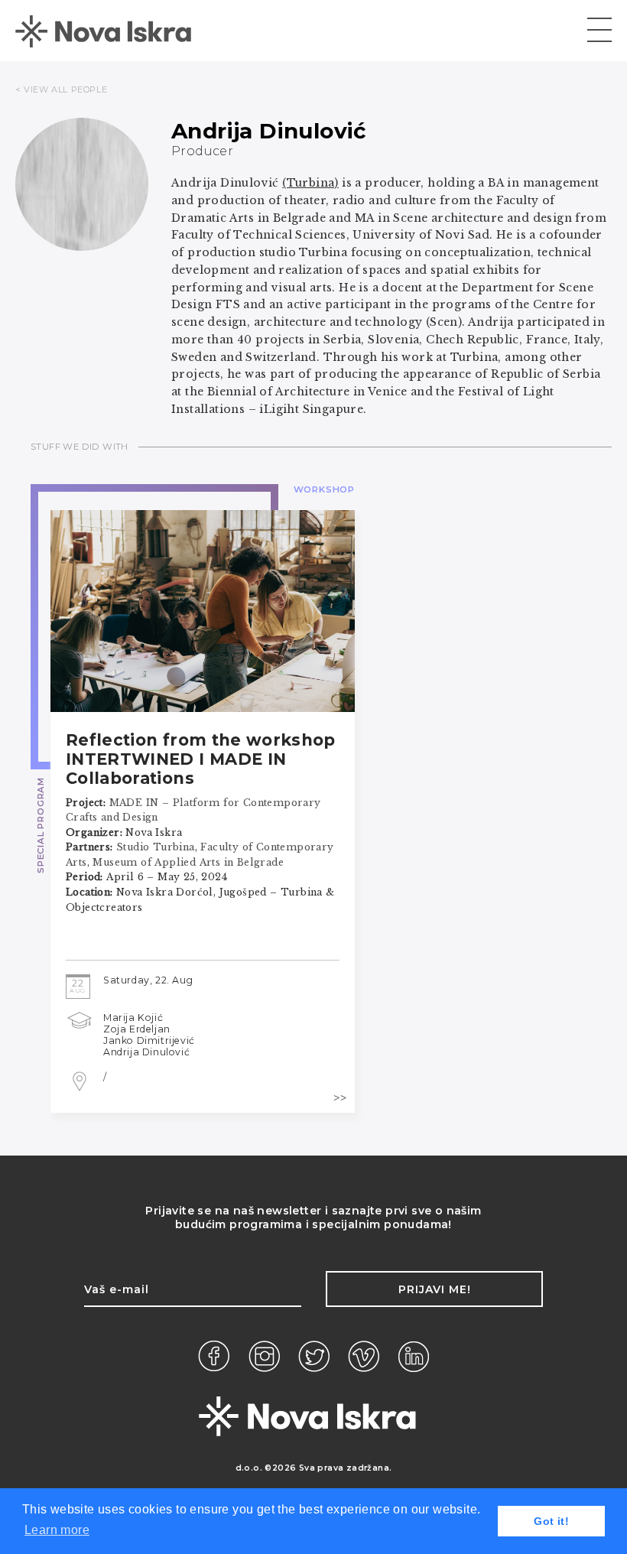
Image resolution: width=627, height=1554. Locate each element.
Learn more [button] (56, 1529)
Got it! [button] (551, 1521)
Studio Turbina (155, 847)
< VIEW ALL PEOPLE (61, 89)
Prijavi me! (434, 1289)
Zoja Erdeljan (137, 1029)
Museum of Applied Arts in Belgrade (188, 862)
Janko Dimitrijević (149, 1040)
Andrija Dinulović (146, 1052)
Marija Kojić (133, 1017)
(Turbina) (310, 183)
